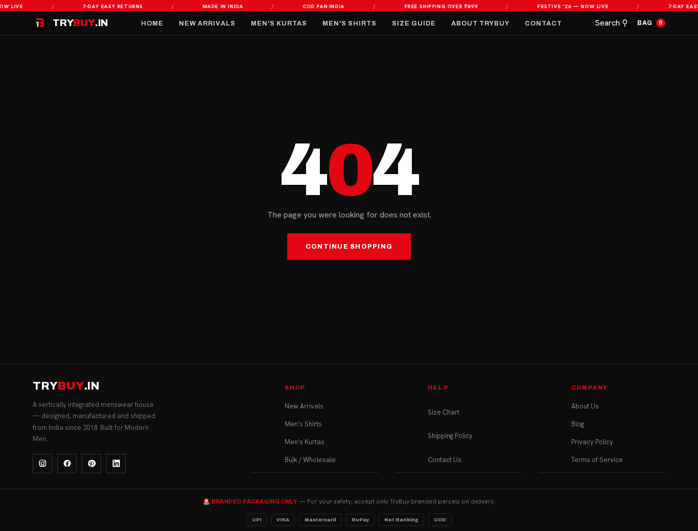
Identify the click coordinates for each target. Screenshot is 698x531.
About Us (585, 406)
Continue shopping (349, 246)
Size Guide (414, 23)
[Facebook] (67, 463)
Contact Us (444, 460)
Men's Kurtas (279, 23)
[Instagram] (42, 463)
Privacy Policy (592, 442)
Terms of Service (597, 460)
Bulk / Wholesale (310, 460)
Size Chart (443, 412)
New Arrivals (207, 23)
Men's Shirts (349, 23)
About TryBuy (480, 23)
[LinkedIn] (116, 463)
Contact (543, 23)
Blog (577, 424)
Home (152, 23)
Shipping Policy (450, 436)
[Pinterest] (91, 463)
